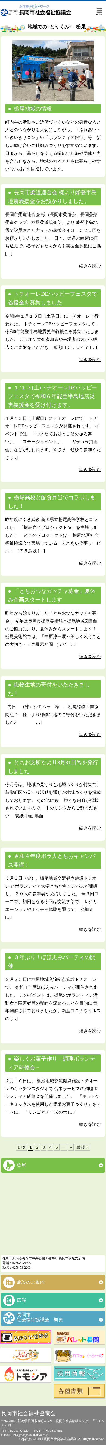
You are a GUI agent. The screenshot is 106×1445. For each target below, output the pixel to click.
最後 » (82, 1147)
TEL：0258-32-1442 (15, 1431)
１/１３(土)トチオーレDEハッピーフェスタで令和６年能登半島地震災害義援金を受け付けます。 (52, 396)
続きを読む (90, 266)
